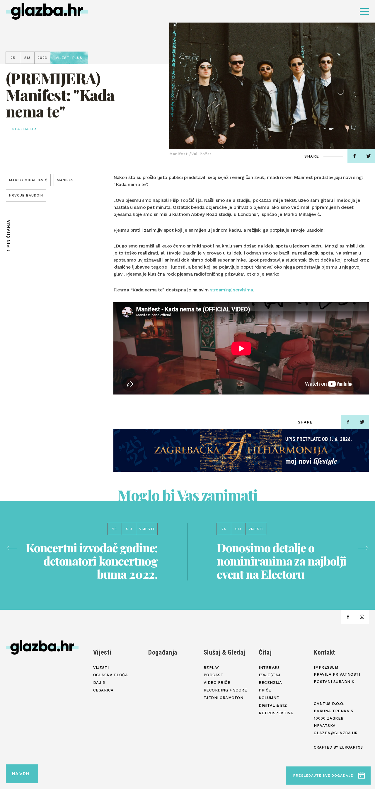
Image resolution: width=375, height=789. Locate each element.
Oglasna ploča (110, 675)
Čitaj (265, 652)
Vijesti (102, 652)
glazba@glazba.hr (335, 733)
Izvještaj (269, 675)
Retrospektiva (276, 713)
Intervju (269, 667)
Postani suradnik (334, 681)
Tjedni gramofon (223, 698)
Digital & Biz (273, 705)
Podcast (214, 675)
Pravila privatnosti (337, 674)
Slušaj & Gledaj (225, 652)
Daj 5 (99, 682)
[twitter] (362, 422)
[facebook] (354, 156)
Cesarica (103, 690)
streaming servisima (231, 290)
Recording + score (225, 690)
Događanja (162, 652)
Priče (265, 690)
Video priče (217, 682)
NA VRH (20, 773)
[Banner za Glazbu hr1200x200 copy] (241, 450)
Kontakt (324, 652)
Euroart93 (351, 747)
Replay (211, 667)
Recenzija (270, 682)
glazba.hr (24, 129)
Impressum (326, 667)
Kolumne (269, 698)
